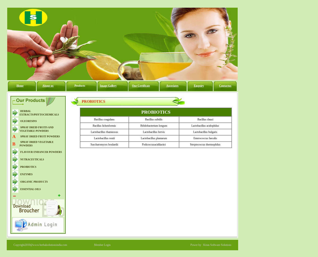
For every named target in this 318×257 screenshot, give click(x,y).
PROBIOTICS (28, 166)
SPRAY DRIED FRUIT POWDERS (40, 136)
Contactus (225, 85)
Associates (172, 85)
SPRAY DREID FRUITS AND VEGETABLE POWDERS (37, 129)
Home (20, 85)
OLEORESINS (28, 121)
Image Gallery (108, 85)
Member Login (102, 245)
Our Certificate (141, 85)
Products (79, 85)
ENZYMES (26, 174)
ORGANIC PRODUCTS (34, 181)
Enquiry (199, 85)
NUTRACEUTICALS (32, 159)
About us (48, 85)
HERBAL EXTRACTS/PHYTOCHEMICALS (39, 113)
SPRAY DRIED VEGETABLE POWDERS (37, 144)
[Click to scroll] (14, 196)
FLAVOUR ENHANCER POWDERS (41, 152)
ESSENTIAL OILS (30, 189)
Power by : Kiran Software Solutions (210, 245)
